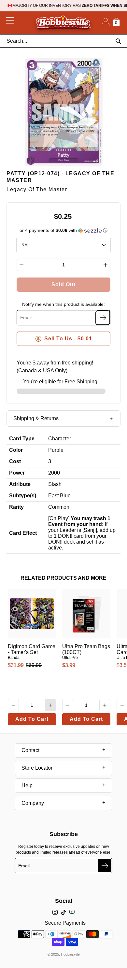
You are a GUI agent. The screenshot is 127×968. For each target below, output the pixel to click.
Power (17, 473)
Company (32, 803)
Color (16, 450)
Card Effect (23, 533)
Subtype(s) (22, 495)
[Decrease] (21, 265)
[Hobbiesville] (63, 22)
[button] (64, 230)
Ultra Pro (70, 657)
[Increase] (105, 265)
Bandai (14, 657)
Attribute (20, 484)
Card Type (22, 438)
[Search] (118, 41)
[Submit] (104, 865)
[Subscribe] (102, 317)
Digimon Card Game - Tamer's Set (31, 649)
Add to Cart (32, 719)
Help (27, 785)
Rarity (16, 507)
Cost (15, 461)
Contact (30, 750)
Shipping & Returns (36, 418)
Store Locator (36, 768)
